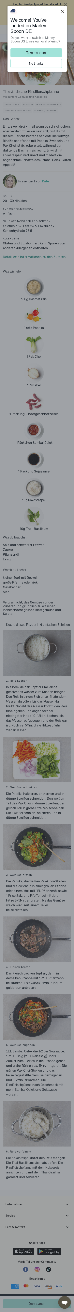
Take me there (36, 52)
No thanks (36, 63)
